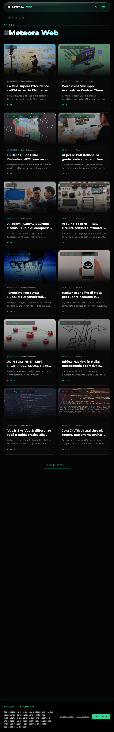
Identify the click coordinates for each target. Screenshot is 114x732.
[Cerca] (96, 7)
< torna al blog (14, 18)
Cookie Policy (83, 716)
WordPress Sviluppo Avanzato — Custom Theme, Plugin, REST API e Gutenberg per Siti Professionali (84, 94)
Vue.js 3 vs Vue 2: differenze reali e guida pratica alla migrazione (29, 435)
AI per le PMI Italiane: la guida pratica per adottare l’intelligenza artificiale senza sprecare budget (82, 161)
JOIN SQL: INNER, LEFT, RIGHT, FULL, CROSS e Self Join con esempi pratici (27, 366)
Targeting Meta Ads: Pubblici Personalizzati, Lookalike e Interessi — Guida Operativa (25, 299)
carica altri (57, 465)
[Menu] (103, 7)
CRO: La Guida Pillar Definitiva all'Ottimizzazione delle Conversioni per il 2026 (29, 159)
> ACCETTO (101, 716)
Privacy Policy (67, 716)
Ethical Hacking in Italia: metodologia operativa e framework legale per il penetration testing (81, 368)
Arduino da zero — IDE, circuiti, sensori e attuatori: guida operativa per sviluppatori (83, 230)
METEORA (22, 7)
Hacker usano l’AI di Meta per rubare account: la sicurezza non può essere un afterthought (82, 299)
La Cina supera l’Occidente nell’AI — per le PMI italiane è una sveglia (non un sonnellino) (28, 92)
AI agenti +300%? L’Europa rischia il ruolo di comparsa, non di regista (28, 228)
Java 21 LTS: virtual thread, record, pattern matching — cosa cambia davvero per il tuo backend (84, 437)
